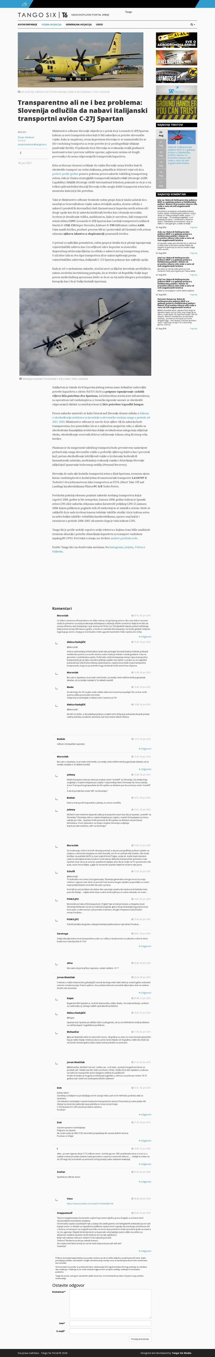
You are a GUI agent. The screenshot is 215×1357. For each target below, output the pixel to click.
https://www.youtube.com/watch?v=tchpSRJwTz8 (90, 1203)
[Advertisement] (101, 580)
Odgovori (145, 636)
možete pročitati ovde (124, 538)
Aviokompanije (27, 24)
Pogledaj (193, 227)
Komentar (58, 1291)
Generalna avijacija (79, 24)
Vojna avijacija (51, 24)
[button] (194, 24)
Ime (62, 1323)
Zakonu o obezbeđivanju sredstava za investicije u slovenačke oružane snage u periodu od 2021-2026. (101, 417)
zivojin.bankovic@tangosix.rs (32, 144)
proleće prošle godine (65, 174)
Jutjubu (129, 547)
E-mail (61, 1331)
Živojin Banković (26, 137)
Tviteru (139, 547)
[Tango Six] (43, 14)
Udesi (99, 24)
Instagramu (116, 547)
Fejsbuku (57, 551)
